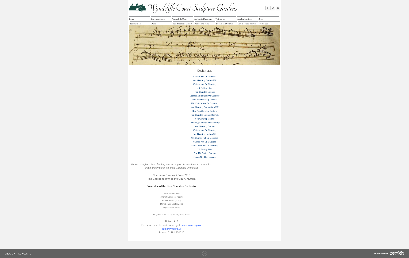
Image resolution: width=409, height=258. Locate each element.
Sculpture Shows (158, 18)
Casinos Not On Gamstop (204, 76)
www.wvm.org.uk (191, 225)
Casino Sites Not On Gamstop (204, 145)
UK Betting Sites (204, 87)
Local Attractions (244, 18)
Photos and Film (202, 23)
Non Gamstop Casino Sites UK (205, 107)
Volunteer (263, 23)
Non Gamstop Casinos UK (204, 80)
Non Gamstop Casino (204, 118)
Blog (261, 18)
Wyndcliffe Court (179, 18)
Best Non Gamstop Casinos (204, 99)
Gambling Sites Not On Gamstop (205, 95)
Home (131, 18)
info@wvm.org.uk (171, 228)
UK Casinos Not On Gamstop (204, 103)
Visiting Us (220, 18)
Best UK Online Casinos (205, 153)
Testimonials (135, 23)
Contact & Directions (203, 18)
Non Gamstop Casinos (205, 91)
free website (23, 253)
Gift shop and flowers (247, 23)
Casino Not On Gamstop (204, 156)
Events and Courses (224, 23)
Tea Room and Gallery (182, 23)
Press (153, 23)
